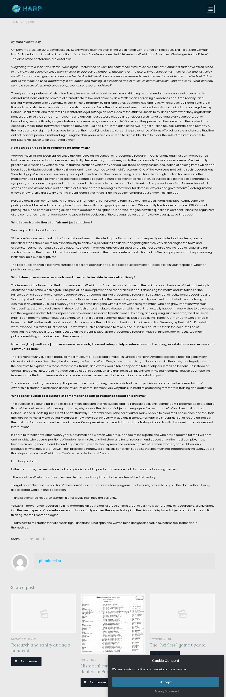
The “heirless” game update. (178, 645)
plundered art (51, 560)
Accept (166, 682)
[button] (211, 9)
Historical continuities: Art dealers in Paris (107, 669)
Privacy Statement (167, 691)
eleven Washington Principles (59, 93)
